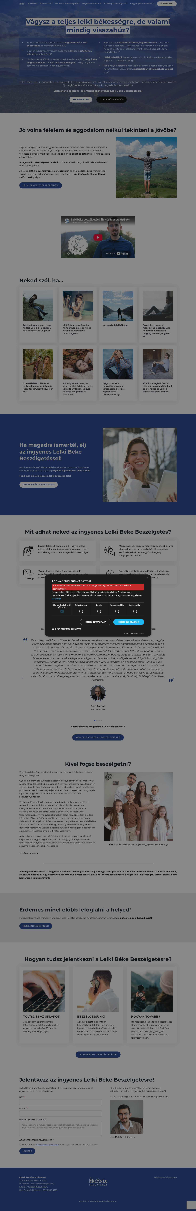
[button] (66, 629)
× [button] (147, 578)
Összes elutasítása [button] (95, 622)
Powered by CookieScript (134, 634)
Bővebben (56, 598)
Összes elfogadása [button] (128, 622)
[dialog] (98, 605)
